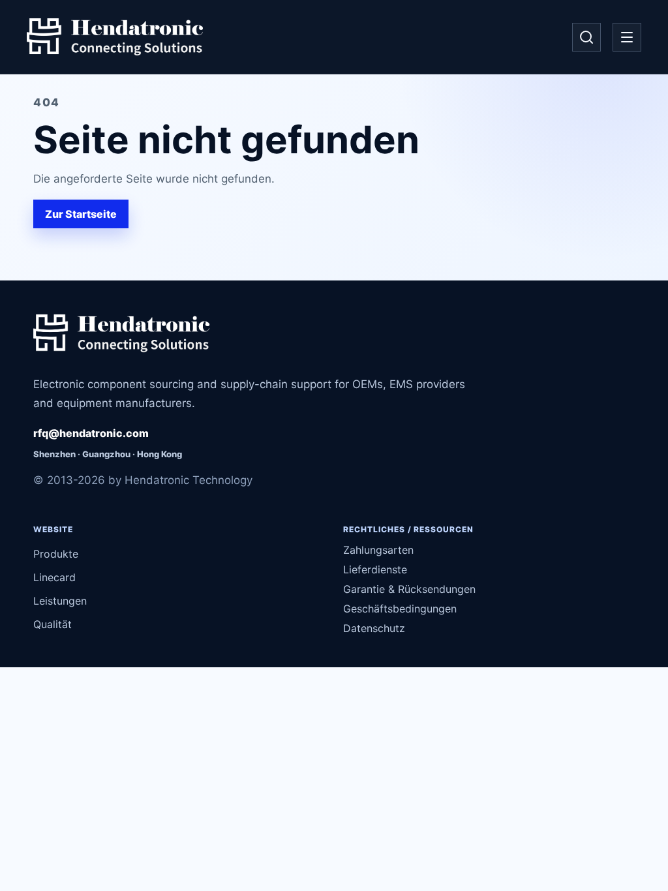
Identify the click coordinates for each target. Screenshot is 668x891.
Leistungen (60, 600)
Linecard (54, 577)
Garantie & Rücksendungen (409, 589)
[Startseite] (115, 37)
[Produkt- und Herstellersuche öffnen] (586, 37)
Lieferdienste (375, 569)
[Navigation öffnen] (627, 37)
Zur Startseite (81, 213)
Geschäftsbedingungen (400, 608)
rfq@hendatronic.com (91, 433)
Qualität (52, 624)
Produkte (55, 553)
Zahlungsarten (378, 549)
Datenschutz (374, 628)
